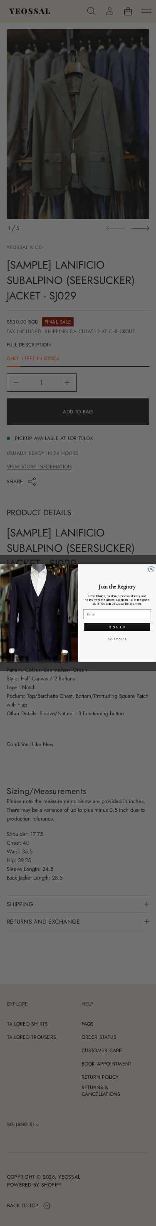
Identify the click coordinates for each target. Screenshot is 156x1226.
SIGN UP (117, 627)
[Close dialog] (151, 569)
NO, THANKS (116, 639)
